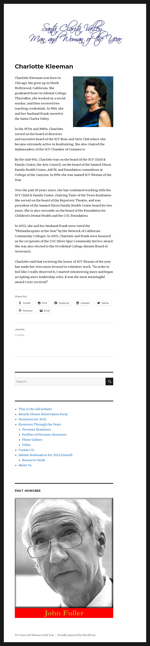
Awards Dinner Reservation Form (43, 414)
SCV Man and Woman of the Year (34, 635)
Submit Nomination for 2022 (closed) (45, 455)
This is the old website (35, 409)
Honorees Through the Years (39, 424)
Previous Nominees (36, 429)
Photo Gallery (32, 439)
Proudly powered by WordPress (76, 635)
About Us (24, 465)
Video (26, 445)
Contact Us (26, 450)
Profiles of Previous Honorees (44, 434)
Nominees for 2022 (32, 419)
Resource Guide (33, 460)
